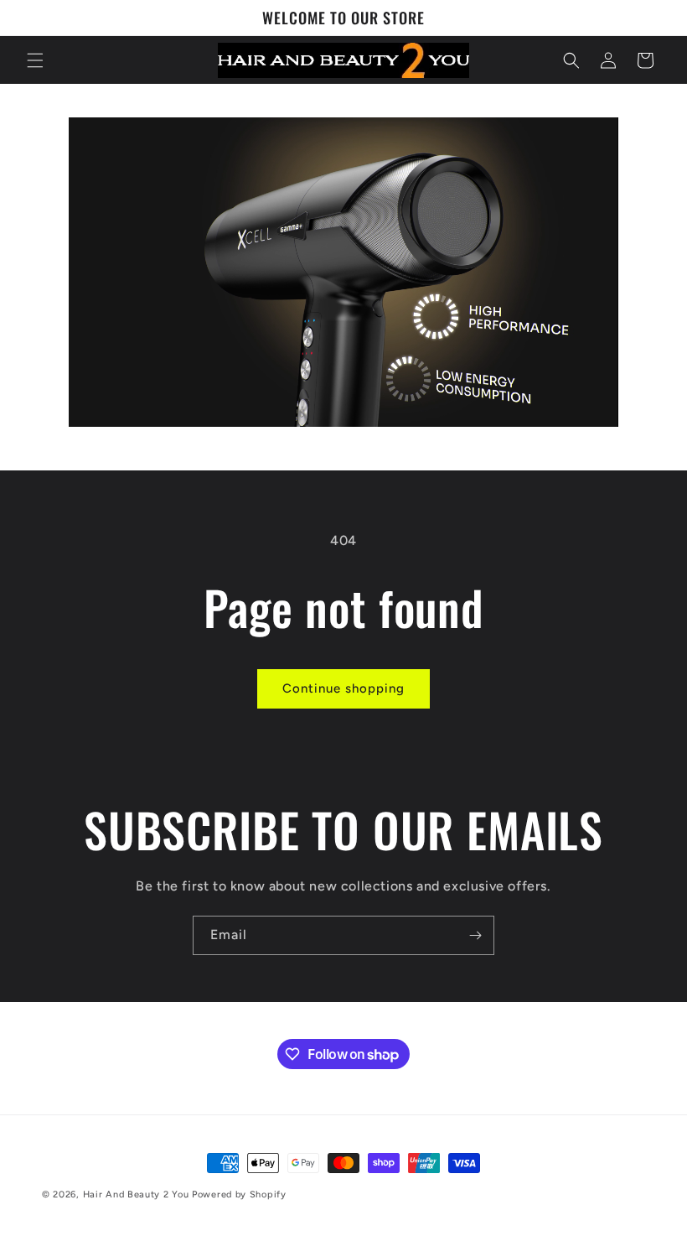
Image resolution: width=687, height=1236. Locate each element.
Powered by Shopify (239, 1194)
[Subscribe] (475, 935)
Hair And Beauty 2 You (136, 1194)
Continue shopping (343, 688)
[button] (35, 60)
